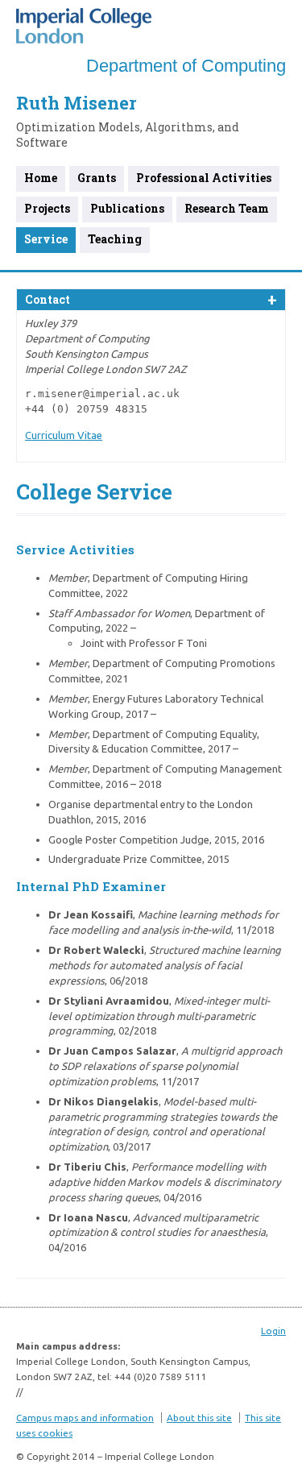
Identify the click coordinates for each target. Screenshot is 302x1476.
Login (273, 1330)
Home (40, 177)
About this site (199, 1417)
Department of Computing (186, 66)
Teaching (115, 239)
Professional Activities (203, 177)
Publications (127, 208)
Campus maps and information (85, 1417)
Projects (47, 208)
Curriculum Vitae (63, 435)
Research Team (226, 208)
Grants (96, 177)
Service (46, 239)
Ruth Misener (76, 102)
